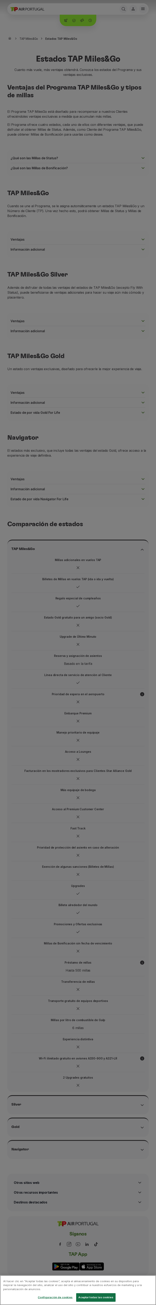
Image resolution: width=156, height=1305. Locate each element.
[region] (78, 1290)
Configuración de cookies (55, 1297)
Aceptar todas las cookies (95, 1297)
